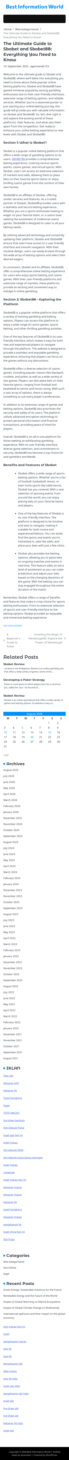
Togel (6, 1105)
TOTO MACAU (11, 1112)
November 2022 (12, 968)
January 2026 (11, 812)
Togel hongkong (12, 1098)
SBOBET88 (18, 159)
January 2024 (11, 884)
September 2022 (13, 980)
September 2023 (13, 908)
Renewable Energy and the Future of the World (30, 1295)
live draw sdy (11, 1408)
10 (5, 732)
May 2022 (9, 1004)
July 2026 (8, 776)
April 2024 (9, 866)
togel (6, 1273)
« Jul (5, 755)
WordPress (51, 1454)
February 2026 (11, 806)
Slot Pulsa (9, 1239)
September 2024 (13, 836)
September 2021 (13, 1052)
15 (49, 732)
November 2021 (12, 1040)
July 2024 (8, 848)
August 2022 (10, 986)
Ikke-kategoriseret (12, 625)
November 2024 (12, 824)
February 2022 (11, 1022)
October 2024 (11, 830)
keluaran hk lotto (13, 1423)
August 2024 (10, 842)
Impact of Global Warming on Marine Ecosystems (31, 1301)
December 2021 (12, 1034)
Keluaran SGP (11, 1083)
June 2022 (9, 998)
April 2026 (9, 794)
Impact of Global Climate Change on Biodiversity (31, 1307)
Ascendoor (26, 1454)
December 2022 (12, 962)
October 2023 (11, 902)
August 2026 (10, 770)
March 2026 (10, 800)
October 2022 (11, 974)
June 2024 (9, 854)
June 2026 (9, 782)
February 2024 (11, 878)
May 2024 (9, 860)
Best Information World (34, 6)
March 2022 (10, 1016)
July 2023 (8, 920)
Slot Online (9, 1267)
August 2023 (10, 914)
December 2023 (12, 890)
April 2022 (9, 1010)
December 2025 (12, 818)
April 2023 (9, 938)
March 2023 (10, 944)
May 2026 (9, 788)
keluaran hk (10, 1090)
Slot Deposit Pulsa (13, 1127)
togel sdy (8, 1430)
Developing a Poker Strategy (24, 679)
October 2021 (11, 1046)
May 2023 (9, 932)
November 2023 (12, 896)
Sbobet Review (14, 664)
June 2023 (9, 926)
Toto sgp (8, 1075)
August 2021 (10, 1058)
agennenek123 (39, 66)
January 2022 (11, 1028)
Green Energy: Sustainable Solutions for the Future (32, 1289)
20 (31, 737)
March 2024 (10, 872)
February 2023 (11, 950)
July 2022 (8, 992)
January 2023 (11, 956)
